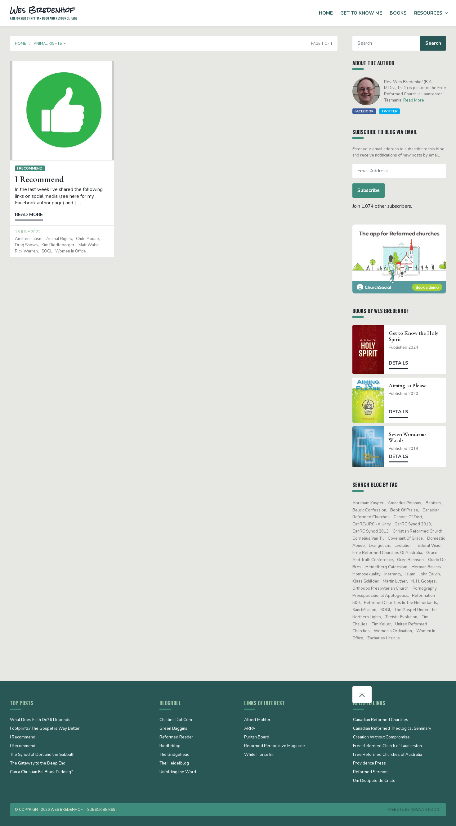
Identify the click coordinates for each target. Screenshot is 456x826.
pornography (424, 588)
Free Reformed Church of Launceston (387, 746)
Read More (413, 100)
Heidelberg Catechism (386, 567)
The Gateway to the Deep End (37, 763)
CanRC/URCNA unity (371, 524)
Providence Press (369, 763)
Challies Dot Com (175, 720)
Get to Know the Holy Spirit (413, 336)
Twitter (390, 111)
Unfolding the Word (177, 772)
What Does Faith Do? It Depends (40, 720)
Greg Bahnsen (410, 560)
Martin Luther (395, 581)
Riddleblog (170, 746)
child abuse (87, 239)
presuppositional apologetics (380, 595)
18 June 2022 (28, 232)
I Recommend (29, 168)
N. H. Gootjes (423, 581)
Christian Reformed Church (417, 531)
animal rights (59, 239)
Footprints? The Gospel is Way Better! (45, 728)
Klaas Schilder (365, 581)
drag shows (26, 245)
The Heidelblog (174, 763)
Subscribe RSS (101, 809)
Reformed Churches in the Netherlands (400, 603)
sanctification (364, 610)
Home (326, 13)
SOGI (46, 251)
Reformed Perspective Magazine (274, 746)
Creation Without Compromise (381, 737)
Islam (410, 574)
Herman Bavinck (427, 567)
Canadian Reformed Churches (380, 720)
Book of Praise (404, 510)
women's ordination (393, 631)
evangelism (379, 545)
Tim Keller (381, 624)
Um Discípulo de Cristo (374, 780)
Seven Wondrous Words (408, 437)
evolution (403, 545)
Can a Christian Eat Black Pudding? (41, 772)
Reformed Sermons (371, 772)
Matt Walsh (89, 245)
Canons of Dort (408, 517)
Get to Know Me (361, 13)
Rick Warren (26, 251)
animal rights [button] (48, 43)
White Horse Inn (259, 754)
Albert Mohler (257, 720)
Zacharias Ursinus (383, 638)
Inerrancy (392, 574)
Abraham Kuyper (368, 503)
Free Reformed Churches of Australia (387, 553)
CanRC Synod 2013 (370, 531)
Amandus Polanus (404, 503)
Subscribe (368, 190)
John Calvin (429, 574)
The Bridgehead (174, 754)
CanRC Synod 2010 (413, 524)
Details (398, 363)
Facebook (364, 111)
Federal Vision (429, 545)
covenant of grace (405, 538)
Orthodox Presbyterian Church (380, 588)
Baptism (433, 503)
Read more (29, 214)
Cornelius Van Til (368, 538)
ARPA (249, 728)
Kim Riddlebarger (58, 245)
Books (398, 13)
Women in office (70, 251)
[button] (65, 43)
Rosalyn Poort (425, 809)
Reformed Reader (176, 737)
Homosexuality (366, 574)
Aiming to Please (408, 385)
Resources (428, 13)
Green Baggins (173, 728)
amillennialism (28, 239)
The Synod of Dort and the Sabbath (42, 754)
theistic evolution (401, 617)
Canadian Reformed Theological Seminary (392, 728)
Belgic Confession (369, 510)
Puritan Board (256, 737)
